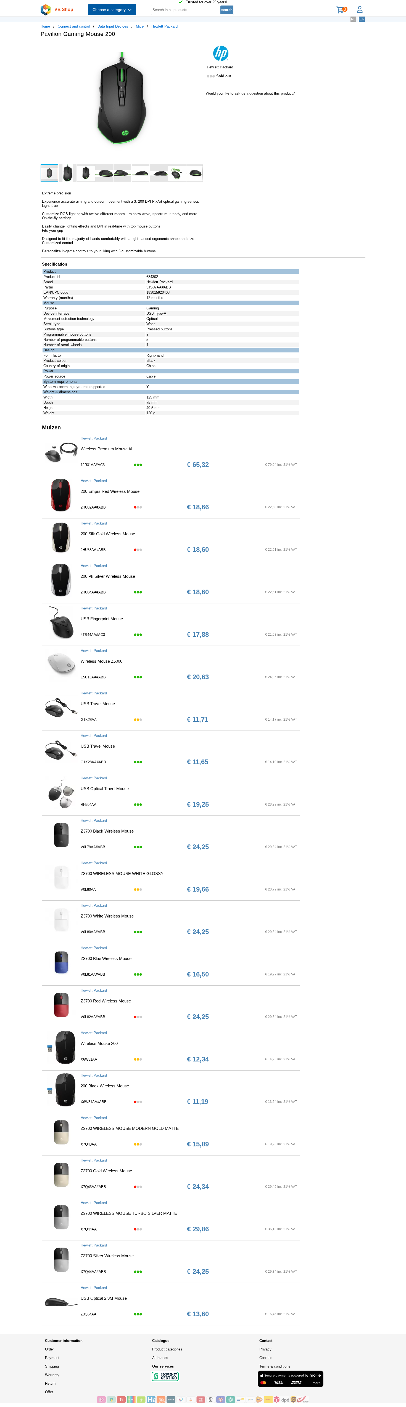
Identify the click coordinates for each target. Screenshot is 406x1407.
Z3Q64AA (88, 1314)
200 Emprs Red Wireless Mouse (110, 491)
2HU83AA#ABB (93, 550)
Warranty (52, 1375)
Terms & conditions (274, 1366)
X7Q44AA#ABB (93, 1272)
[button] (198, 47)
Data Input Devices (112, 26)
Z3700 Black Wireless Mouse (107, 831)
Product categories (167, 1349)
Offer (49, 1392)
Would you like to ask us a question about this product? (250, 93)
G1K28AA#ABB (93, 762)
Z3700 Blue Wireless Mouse (106, 958)
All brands (160, 1358)
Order (49, 1349)
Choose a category (110, 9)
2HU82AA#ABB (93, 507)
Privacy (265, 1349)
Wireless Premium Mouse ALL (108, 448)
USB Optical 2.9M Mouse (104, 1298)
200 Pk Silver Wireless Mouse (108, 576)
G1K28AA (89, 720)
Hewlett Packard (164, 26)
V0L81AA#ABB (93, 974)
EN (361, 19)
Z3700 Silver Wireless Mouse (107, 1255)
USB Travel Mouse (98, 703)
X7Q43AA (89, 1144)
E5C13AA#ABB (93, 677)
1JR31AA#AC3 (93, 465)
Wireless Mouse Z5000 (101, 661)
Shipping (52, 1366)
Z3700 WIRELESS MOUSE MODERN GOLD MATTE (130, 1128)
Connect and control (74, 26)
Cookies (265, 1358)
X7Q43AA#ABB (93, 1187)
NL (353, 19)
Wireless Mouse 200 (99, 1043)
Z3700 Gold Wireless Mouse (106, 1170)
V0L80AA (88, 889)
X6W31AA (89, 1059)
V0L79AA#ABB (93, 847)
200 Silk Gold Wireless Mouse (108, 533)
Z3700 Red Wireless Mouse (106, 1001)
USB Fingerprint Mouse (102, 618)
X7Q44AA (89, 1229)
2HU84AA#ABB (93, 592)
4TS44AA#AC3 (93, 635)
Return (50, 1383)
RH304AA (88, 805)
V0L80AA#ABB (93, 932)
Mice (140, 26)
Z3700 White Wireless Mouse (107, 916)
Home (45, 26)
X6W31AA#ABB (94, 1102)
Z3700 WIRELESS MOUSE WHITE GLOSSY (122, 873)
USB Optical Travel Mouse (105, 788)
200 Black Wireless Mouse (105, 1086)
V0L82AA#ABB (93, 1017)
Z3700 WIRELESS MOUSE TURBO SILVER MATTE (129, 1213)
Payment (52, 1358)
